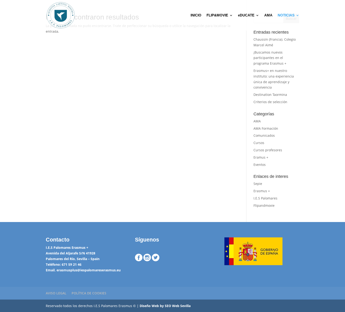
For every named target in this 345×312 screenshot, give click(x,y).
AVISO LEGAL (56, 293)
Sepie (257, 183)
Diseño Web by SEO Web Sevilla (165, 306)
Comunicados (264, 135)
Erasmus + (261, 191)
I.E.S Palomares (265, 198)
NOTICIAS (286, 15)
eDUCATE (246, 15)
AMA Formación (265, 128)
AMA (268, 15)
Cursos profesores (267, 150)
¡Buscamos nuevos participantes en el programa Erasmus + (269, 58)
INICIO (196, 15)
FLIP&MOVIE (217, 15)
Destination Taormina (270, 94)
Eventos (259, 164)
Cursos (258, 142)
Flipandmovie (264, 205)
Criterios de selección (270, 102)
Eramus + (260, 157)
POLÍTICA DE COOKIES (89, 293)
